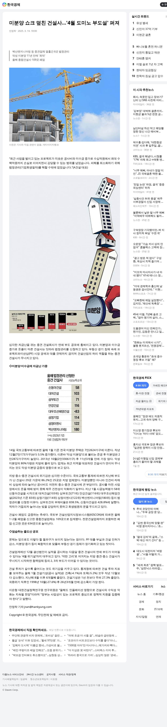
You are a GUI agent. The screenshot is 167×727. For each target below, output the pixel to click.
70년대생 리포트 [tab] (145, 409)
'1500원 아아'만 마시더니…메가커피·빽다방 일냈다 (92, 645)
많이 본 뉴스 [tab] (145, 501)
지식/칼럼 (141, 616)
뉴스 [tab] (163, 586)
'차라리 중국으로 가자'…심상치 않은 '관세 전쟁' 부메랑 (92, 655)
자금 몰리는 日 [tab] (144, 401)
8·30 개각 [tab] (141, 385)
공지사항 (51, 674)
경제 (141, 601)
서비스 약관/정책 (67, 674)
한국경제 (13, 4)
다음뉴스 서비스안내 (13, 674)
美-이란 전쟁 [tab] (142, 393)
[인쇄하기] (117, 40)
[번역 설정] (103, 40)
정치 (158, 601)
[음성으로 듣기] (97, 40)
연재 (158, 616)
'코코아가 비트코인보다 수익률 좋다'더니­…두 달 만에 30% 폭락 (92, 640)
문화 (141, 609)
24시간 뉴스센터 (35, 674)
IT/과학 (158, 609)
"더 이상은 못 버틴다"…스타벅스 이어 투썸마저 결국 (92, 650)
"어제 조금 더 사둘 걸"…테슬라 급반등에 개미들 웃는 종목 (92, 635)
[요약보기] (90, 40)
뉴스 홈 (141, 594)
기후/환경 (158, 594)
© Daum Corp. (10, 689)
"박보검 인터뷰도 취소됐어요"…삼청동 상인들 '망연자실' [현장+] (37, 655)
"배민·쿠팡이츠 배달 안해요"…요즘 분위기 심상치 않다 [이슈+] (37, 650)
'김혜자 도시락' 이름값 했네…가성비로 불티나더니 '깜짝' (37, 645)
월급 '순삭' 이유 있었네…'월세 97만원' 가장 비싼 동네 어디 (37, 640)
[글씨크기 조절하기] (110, 40)
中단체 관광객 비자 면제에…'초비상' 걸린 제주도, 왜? (37, 635)
